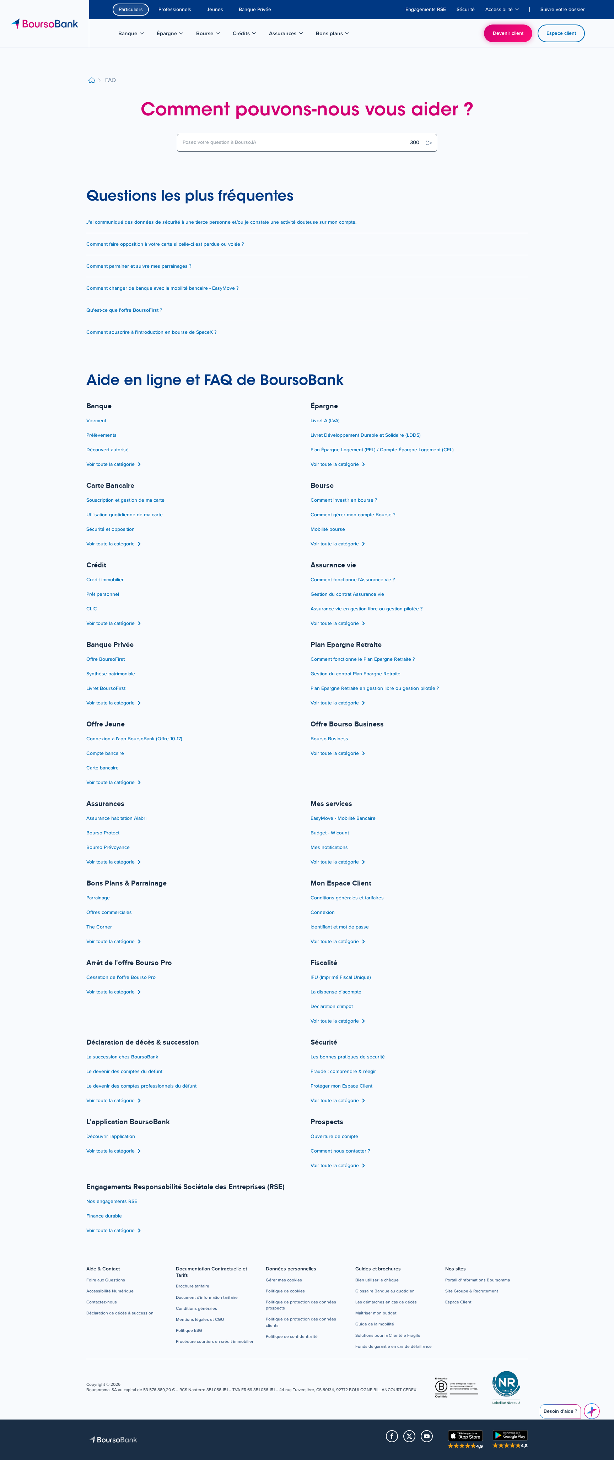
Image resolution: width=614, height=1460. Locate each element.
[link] (105, 1281)
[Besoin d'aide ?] (592, 1411)
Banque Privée (255, 9)
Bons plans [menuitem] (333, 34)
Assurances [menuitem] (287, 34)
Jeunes (215, 9)
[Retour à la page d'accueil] (91, 80)
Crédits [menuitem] (248, 34)
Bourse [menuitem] (211, 34)
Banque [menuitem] (134, 34)
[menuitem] (425, 9)
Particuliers (131, 9)
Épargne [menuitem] (173, 34)
